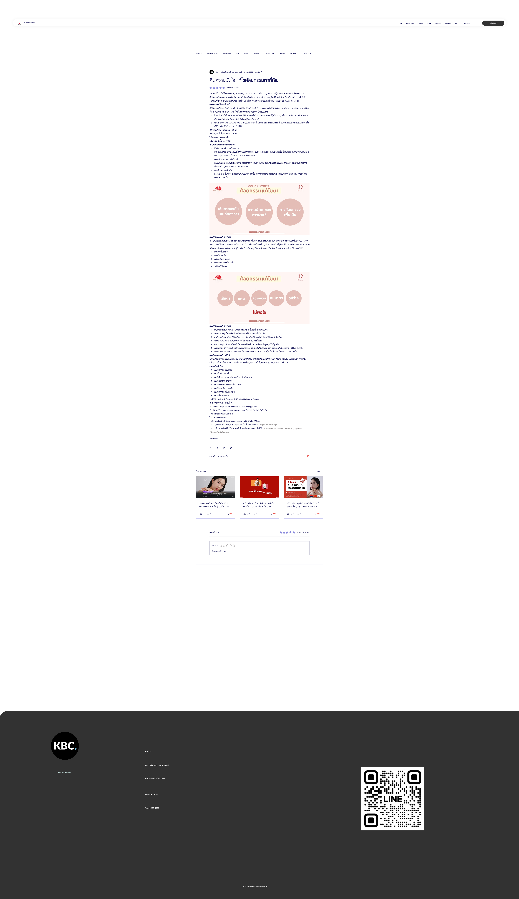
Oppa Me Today (269, 53)
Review (282, 53)
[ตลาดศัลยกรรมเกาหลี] (215, 487)
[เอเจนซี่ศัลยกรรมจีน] (259, 487)
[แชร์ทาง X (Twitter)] (217, 448)
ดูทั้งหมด (320, 471)
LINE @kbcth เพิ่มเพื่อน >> (155, 778)
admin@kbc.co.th (151, 794)
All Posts (199, 53)
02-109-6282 (153, 808)
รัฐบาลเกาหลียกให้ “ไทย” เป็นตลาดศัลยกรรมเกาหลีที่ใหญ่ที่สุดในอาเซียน (214, 505)
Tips (237, 53)
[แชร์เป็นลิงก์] (230, 448)
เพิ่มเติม (306, 53)
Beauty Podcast (212, 53)
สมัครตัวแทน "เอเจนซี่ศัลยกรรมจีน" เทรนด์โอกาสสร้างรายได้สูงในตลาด (259, 505)
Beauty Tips (227, 53)
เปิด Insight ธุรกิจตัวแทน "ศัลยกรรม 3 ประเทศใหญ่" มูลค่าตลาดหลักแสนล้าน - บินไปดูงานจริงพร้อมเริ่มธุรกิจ (303, 505)
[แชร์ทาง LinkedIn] (224, 448)
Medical (256, 53)
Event (246, 53)
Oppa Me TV (294, 53)
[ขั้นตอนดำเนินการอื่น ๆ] (308, 72)
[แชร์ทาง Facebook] (210, 448)
